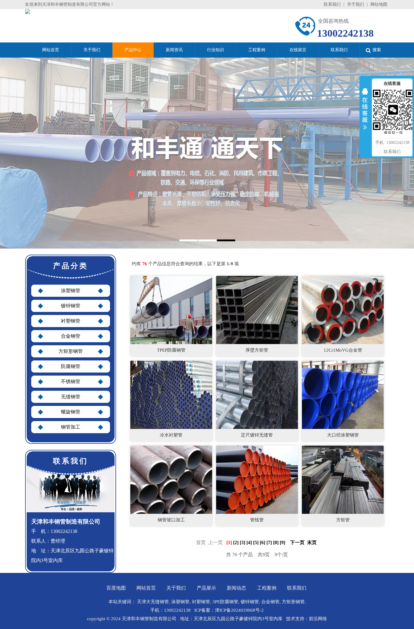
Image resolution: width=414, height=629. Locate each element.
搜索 (376, 50)
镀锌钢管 (70, 305)
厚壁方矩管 (256, 350)
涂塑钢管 (70, 290)
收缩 (364, 110)
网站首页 (146, 588)
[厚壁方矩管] (257, 309)
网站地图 (378, 4)
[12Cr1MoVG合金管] (343, 309)
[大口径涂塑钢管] (343, 394)
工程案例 (266, 588)
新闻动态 (236, 588)
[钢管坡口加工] (171, 479)
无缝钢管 (70, 396)
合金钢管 (70, 336)
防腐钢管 (70, 366)
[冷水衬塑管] (171, 394)
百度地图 (116, 588)
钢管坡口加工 (171, 519)
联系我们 (332, 4)
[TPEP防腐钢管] (171, 309)
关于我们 (355, 4)
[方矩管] (343, 479)
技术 (290, 618)
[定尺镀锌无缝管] (257, 394)
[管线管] (257, 479)
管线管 (257, 519)
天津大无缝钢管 (153, 601)
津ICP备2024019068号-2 (239, 610)
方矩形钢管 (70, 351)
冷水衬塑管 (171, 435)
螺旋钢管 (70, 411)
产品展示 (206, 588)
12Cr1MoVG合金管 (343, 350)
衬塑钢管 (70, 320)
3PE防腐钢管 (225, 601)
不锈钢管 (70, 381)
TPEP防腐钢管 (171, 350)
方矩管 (343, 519)
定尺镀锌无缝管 (257, 435)
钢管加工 (70, 427)
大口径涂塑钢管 (343, 435)
